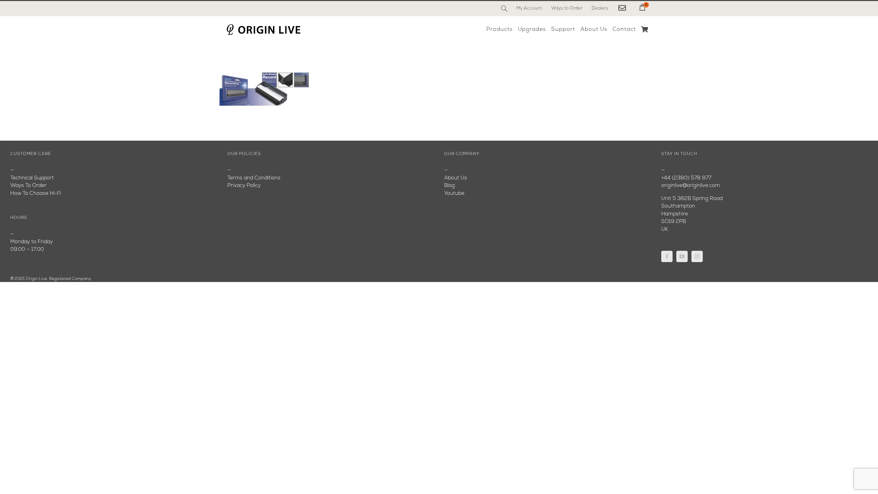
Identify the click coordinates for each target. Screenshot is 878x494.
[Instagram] (697, 256)
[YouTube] (682, 256)
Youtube (454, 193)
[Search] (504, 8)
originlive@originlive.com (690, 185)
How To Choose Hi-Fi (35, 193)
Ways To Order (28, 185)
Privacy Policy (244, 185)
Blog (449, 185)
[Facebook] (667, 256)
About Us (455, 178)
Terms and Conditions (254, 178)
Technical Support (32, 178)
